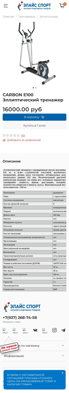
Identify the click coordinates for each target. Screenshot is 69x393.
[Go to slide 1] (33, 87)
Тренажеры (26, 16)
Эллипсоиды (48, 16)
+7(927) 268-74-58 (20, 317)
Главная (8, 16)
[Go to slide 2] (35, 87)
